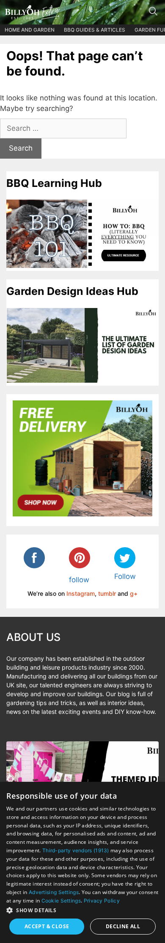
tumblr (107, 593)
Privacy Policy (102, 900)
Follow (125, 576)
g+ (134, 593)
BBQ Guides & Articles (94, 30)
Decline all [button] (123, 926)
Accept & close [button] (47, 926)
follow (79, 580)
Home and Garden (30, 30)
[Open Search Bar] (156, 12)
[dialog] (82, 862)
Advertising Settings (54, 892)
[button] (82, 910)
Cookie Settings (61, 900)
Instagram (80, 593)
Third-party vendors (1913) (75, 850)
